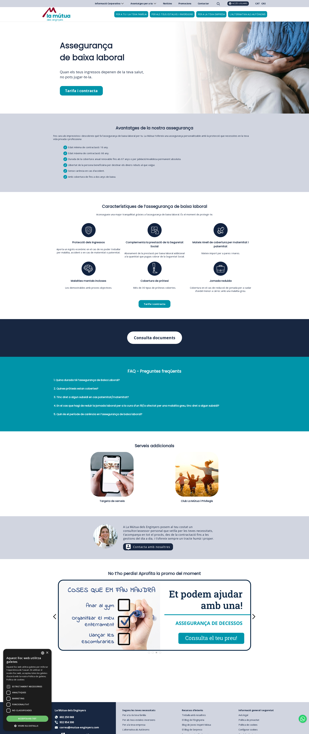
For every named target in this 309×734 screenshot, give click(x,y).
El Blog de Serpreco (192, 729)
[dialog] (27, 690)
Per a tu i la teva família (131, 14)
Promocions (184, 3)
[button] (27, 726)
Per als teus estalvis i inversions (172, 14)
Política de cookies (248, 724)
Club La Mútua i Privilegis (197, 501)
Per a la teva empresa (211, 14)
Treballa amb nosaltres (194, 715)
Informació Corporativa (107, 3)
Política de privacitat (249, 719)
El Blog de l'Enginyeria (193, 719)
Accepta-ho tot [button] (27, 718)
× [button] (47, 653)
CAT (257, 3)
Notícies (167, 3)
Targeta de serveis (112, 501)
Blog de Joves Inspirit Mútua (196, 724)
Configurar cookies (248, 729)
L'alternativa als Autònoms (135, 729)
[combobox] (42, 653)
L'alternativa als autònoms (248, 14)
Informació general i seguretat (256, 710)
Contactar (203, 3)
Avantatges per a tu (142, 3)
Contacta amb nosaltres (151, 547)
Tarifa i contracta (81, 90)
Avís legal (243, 715)
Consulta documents (154, 337)
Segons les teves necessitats (138, 710)
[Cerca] (218, 3)
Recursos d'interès (192, 710)
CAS (263, 3)
